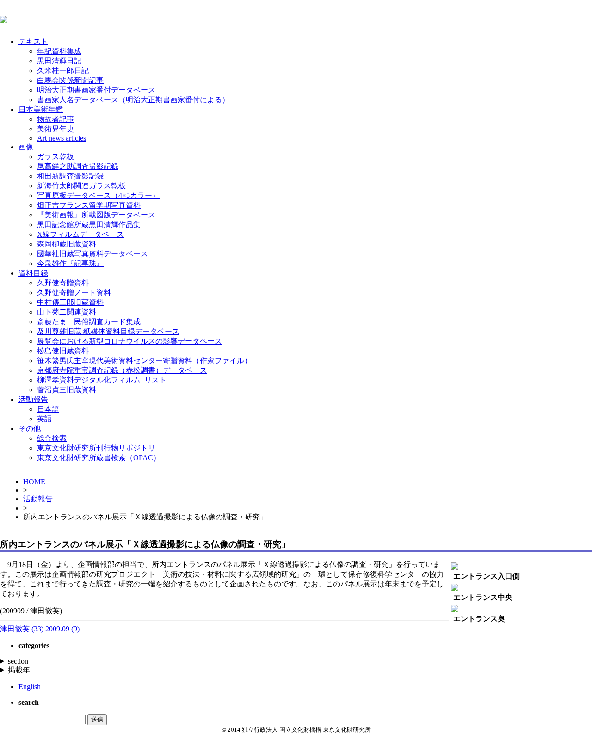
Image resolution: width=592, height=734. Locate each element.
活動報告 (33, 399)
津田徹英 (21, 629)
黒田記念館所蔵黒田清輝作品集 (89, 224)
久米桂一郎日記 (63, 70)
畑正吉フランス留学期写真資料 (89, 205)
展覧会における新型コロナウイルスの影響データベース (129, 341)
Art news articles (61, 138)
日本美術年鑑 (40, 109)
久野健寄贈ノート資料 (74, 292)
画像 (25, 147)
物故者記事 (55, 119)
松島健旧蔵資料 (63, 351)
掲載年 (19, 670)
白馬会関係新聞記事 (70, 80)
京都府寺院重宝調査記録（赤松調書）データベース (122, 370)
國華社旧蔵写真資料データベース (92, 254)
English (29, 687)
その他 (29, 428)
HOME (34, 482)
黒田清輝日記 (59, 61)
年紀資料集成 (59, 51)
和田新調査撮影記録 (70, 176)
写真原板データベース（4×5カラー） (98, 195)
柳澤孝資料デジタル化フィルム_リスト (101, 380)
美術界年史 (55, 129)
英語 (44, 419)
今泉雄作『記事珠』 (70, 263)
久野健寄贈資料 (63, 283)
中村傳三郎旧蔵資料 (70, 302)
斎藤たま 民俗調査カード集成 (89, 322)
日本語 (48, 409)
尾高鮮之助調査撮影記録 (77, 166)
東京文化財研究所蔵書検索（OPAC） (98, 458)
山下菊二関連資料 (66, 312)
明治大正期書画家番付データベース (96, 90)
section (18, 661)
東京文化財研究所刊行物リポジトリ (96, 448)
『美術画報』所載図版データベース (96, 215)
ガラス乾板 (55, 156)
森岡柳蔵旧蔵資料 (66, 244)
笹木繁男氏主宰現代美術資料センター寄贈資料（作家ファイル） (144, 360)
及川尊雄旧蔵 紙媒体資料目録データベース (108, 331)
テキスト (33, 41)
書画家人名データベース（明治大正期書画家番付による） (133, 100)
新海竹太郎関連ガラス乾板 (81, 186)
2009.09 (62, 629)
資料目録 (33, 273)
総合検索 (52, 438)
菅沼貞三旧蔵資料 (66, 390)
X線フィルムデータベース (80, 234)
